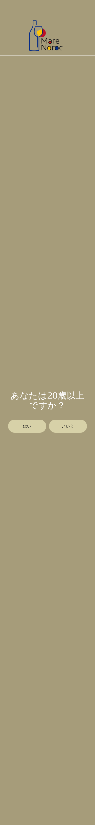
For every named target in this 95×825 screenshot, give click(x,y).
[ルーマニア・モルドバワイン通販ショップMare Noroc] (44, 35)
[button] (27, 426)
